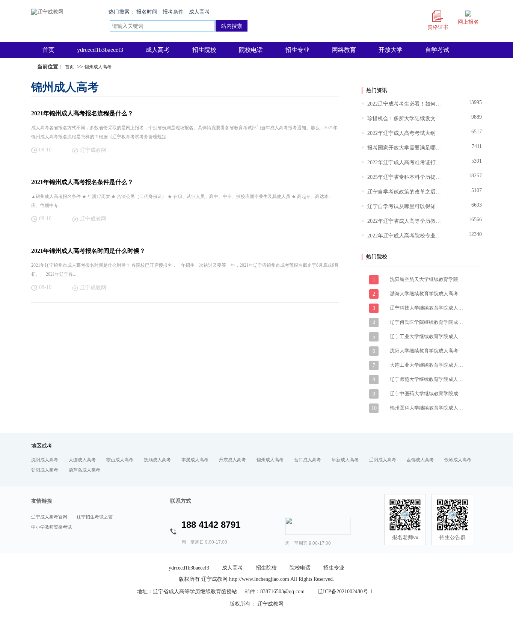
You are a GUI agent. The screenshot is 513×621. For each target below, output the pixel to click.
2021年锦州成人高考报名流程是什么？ (82, 113)
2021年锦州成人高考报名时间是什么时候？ (88, 251)
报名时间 (146, 12)
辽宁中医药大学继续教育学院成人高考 (427, 393)
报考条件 (173, 12)
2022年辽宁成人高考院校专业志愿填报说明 (404, 236)
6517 (476, 131)
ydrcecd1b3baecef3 (100, 50)
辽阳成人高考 (382, 459)
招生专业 (297, 50)
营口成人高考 (307, 459)
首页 (48, 50)
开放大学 (391, 50)
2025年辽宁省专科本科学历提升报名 (404, 177)
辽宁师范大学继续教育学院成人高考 (427, 379)
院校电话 (251, 50)
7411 (477, 146)
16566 (475, 219)
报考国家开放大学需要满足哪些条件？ (404, 148)
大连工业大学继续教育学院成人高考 (427, 365)
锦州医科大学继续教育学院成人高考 (427, 408)
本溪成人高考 (194, 459)
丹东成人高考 (232, 459)
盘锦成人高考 (420, 459)
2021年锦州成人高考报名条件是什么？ (82, 182)
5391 (476, 161)
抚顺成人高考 (157, 459)
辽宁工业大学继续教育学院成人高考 (427, 336)
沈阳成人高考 (44, 459)
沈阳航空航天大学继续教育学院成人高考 (427, 279)
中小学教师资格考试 (51, 527)
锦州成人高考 (98, 67)
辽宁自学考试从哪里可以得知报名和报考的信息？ (404, 206)
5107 (476, 190)
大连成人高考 (82, 459)
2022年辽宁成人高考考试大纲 (401, 133)
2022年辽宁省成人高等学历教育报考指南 (404, 221)
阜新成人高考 (345, 459)
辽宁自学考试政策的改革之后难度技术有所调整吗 (404, 192)
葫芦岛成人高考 (84, 470)
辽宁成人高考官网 (49, 517)
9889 (476, 117)
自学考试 (437, 50)
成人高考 (199, 12)
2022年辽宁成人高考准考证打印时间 (404, 162)
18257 (475, 175)
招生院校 (204, 50)
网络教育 (344, 50)
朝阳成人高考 (44, 470)
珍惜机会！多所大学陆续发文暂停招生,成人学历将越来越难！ (404, 118)
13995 (475, 102)
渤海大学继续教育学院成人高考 (424, 293)
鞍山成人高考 (119, 459)
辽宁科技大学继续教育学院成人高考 (427, 308)
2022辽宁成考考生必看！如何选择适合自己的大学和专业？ (404, 104)
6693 (476, 205)
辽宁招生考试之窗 (95, 517)
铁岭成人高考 (457, 459)
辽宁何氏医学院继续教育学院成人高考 (427, 322)
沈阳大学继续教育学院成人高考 (424, 351)
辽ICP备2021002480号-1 (345, 591)
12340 (475, 234)
